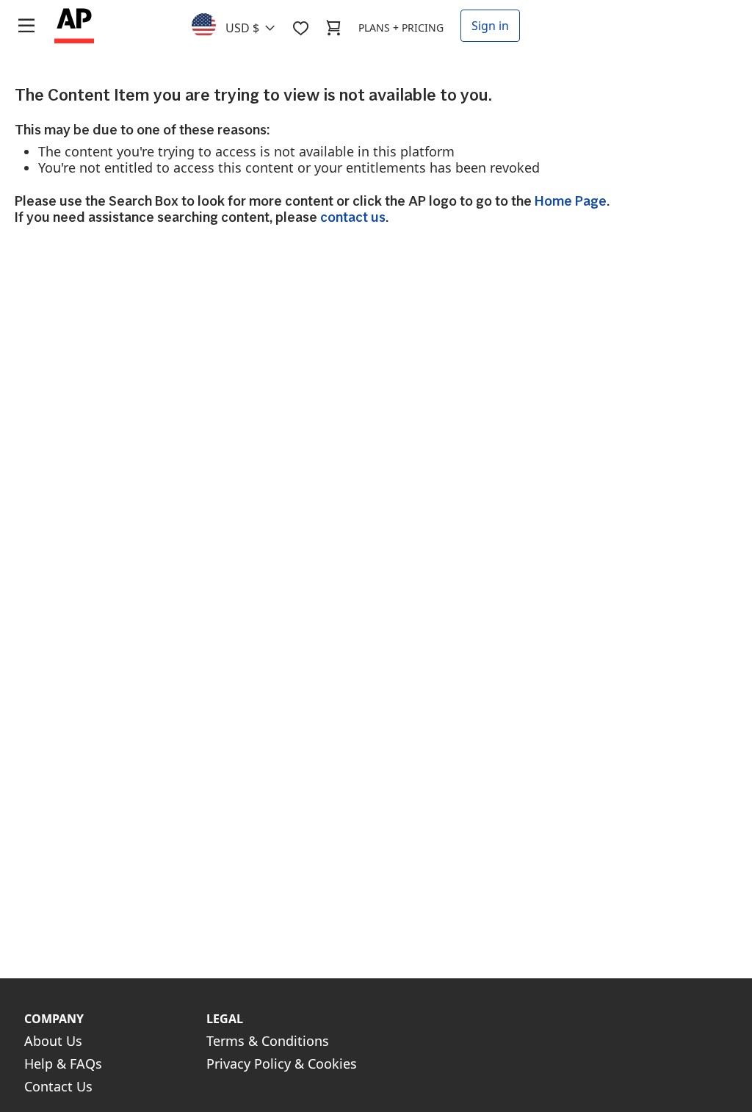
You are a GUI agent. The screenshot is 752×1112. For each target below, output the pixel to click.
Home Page (571, 201)
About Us (53, 1041)
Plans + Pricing (401, 28)
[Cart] (333, 27)
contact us (353, 217)
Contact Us (58, 1086)
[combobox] (241, 24)
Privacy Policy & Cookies (281, 1063)
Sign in (490, 26)
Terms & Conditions (267, 1041)
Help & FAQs (63, 1063)
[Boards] (300, 27)
